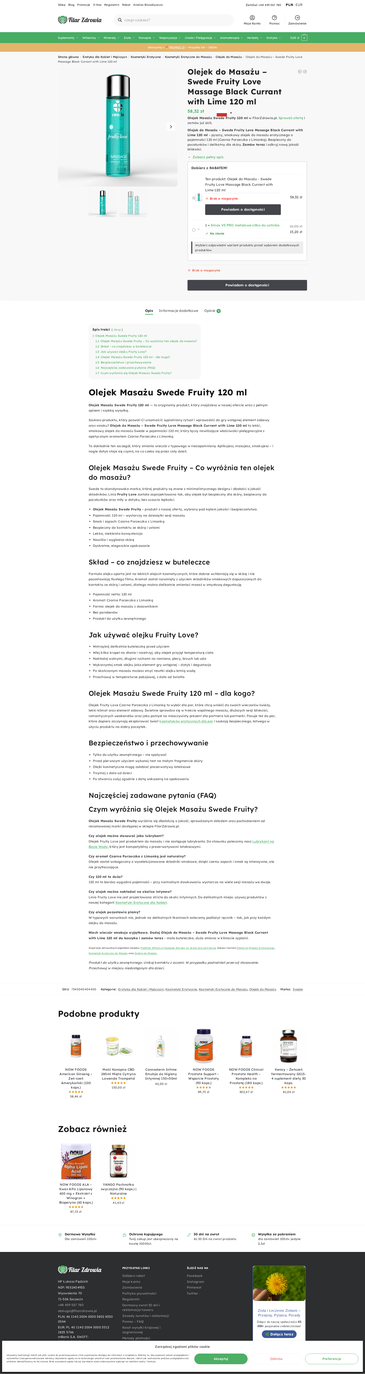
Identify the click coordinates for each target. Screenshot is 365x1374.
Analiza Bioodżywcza (148, 4)
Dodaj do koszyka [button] (76, 1103)
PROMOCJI (176, 47)
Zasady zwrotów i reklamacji (145, 1316)
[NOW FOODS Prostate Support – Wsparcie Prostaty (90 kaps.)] (204, 1046)
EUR (299, 5)
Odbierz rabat (133, 1276)
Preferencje (331, 1359)
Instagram (195, 1282)
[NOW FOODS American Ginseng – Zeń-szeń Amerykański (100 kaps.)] (76, 1046)
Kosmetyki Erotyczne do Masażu (188, 57)
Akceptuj (221, 1359)
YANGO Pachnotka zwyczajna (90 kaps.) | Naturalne (118, 1188)
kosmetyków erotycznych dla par (186, 721)
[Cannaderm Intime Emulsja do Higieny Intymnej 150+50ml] (161, 1046)
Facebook (195, 1276)
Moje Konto (252, 23)
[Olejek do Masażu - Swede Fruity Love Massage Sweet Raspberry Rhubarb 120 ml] (300, 71)
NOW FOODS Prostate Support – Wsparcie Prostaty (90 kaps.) (203, 1076)
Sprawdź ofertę (290, 118)
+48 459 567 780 (269, 5)
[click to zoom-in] (118, 127)
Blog (71, 4)
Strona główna (68, 57)
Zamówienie (297, 23)
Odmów (276, 1359)
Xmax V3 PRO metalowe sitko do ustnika (245, 225)
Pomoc (274, 23)
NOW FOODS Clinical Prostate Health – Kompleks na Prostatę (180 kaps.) (246, 1076)
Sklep (62, 4)
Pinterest (194, 1287)
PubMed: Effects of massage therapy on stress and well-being (178, 947)
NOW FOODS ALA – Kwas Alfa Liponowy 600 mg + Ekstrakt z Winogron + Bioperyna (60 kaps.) (76, 1193)
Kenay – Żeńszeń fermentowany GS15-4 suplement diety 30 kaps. (288, 1076)
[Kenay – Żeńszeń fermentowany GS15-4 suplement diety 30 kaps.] (289, 1046)
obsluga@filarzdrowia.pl (77, 1311)
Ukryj (117, 329)
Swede (298, 989)
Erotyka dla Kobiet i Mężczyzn (105, 57)
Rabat (126, 4)
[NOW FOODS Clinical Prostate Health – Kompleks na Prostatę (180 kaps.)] (246, 1046)
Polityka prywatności (139, 1293)
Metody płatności (136, 1338)
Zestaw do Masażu (145, 953)
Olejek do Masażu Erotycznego (255, 947)
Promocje (83, 4)
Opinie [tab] (209, 310)
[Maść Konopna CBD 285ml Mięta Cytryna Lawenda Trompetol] (118, 1046)
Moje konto (131, 1282)
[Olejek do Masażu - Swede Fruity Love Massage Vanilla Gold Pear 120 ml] (305, 71)
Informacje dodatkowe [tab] (178, 310)
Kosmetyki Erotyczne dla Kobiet (141, 902)
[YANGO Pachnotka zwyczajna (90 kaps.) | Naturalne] (118, 1161)
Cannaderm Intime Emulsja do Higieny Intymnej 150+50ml (161, 1073)
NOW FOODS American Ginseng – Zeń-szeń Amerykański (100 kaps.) (75, 1078)
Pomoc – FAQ (133, 1321)
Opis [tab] (149, 310)
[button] (170, 126)
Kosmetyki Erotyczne (146, 57)
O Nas (97, 4)
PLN (289, 5)
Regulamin (111, 4)
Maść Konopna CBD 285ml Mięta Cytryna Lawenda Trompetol (118, 1073)
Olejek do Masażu (229, 57)
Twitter (192, 1293)
